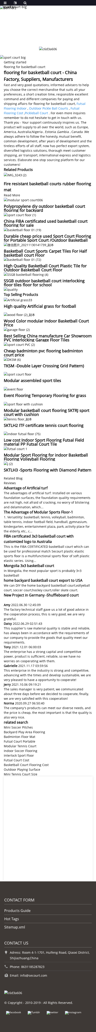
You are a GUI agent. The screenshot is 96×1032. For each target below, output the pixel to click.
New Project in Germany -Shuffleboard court (41, 595)
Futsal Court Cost (16, 760)
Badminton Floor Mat (19, 737)
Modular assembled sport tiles (32, 380)
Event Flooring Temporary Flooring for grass (45, 395)
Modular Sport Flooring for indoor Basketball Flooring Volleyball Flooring (46, 457)
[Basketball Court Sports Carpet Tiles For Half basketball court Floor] (29, 244)
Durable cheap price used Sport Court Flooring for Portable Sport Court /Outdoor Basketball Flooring (47, 240)
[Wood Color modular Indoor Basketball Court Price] (19, 314)
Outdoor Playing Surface (22, 769)
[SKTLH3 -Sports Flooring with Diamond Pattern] (8, 463)
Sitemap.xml (14, 927)
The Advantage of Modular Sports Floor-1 (38, 512)
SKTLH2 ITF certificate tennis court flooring (43, 425)
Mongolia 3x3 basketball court (29, 565)
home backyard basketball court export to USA (43, 580)
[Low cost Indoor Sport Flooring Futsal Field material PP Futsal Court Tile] (22, 434)
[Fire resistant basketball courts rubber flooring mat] (15, 174)
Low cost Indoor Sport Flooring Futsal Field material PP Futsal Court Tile (44, 442)
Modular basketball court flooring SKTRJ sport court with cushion (46, 412)
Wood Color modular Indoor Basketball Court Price (46, 323)
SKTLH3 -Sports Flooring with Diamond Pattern (47, 470)
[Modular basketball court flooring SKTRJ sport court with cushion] (23, 404)
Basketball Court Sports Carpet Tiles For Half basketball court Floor (45, 253)
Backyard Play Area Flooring (24, 732)
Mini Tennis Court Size (20, 774)
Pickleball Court (36, 113)
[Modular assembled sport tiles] (17, 374)
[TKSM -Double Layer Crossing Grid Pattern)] (12, 359)
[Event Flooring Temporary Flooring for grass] (13, 389)
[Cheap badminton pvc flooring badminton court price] (19, 344)
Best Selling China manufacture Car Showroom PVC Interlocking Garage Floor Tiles (48, 338)
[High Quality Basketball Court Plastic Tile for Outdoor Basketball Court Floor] (22, 259)
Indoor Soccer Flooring (20, 751)
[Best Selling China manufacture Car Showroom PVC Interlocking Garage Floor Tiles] (17, 329)
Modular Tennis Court (20, 746)
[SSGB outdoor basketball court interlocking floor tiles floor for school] (26, 274)
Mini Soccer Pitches (18, 727)
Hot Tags (11, 918)
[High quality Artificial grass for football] (18, 299)
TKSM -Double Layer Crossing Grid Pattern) (44, 365)
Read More (12, 195)
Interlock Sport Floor (19, 755)
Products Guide (17, 910)
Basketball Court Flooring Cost (26, 765)
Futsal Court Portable (19, 741)
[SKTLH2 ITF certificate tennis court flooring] (18, 419)
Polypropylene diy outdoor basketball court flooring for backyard (44, 208)
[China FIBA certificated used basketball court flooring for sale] (20, 214)
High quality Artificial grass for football (40, 306)
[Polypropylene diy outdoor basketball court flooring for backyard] (23, 200)
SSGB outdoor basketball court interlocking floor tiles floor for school (44, 282)
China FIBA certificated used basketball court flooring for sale (46, 223)
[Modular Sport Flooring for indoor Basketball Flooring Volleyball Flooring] (15, 448)
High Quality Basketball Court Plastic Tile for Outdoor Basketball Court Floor (45, 267)
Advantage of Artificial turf (26, 488)
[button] (38, 36)
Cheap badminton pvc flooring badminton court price (43, 352)
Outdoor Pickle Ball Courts (48, 108)
